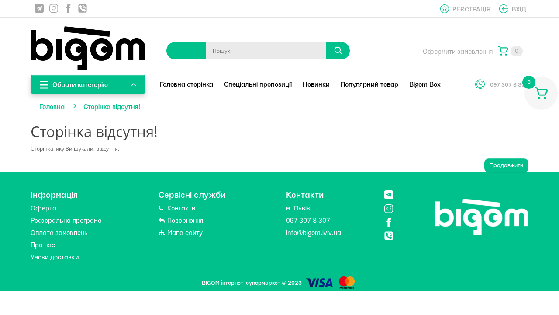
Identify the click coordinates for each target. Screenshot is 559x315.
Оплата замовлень (59, 232)
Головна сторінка (186, 83)
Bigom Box (425, 83)
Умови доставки (55, 256)
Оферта (43, 207)
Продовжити (506, 165)
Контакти (180, 207)
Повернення (184, 219)
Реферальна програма (66, 219)
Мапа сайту (184, 232)
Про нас (43, 244)
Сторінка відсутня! (111, 106)
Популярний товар (369, 83)
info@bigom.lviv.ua (313, 232)
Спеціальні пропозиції (258, 83)
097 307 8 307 (509, 84)
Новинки (316, 83)
